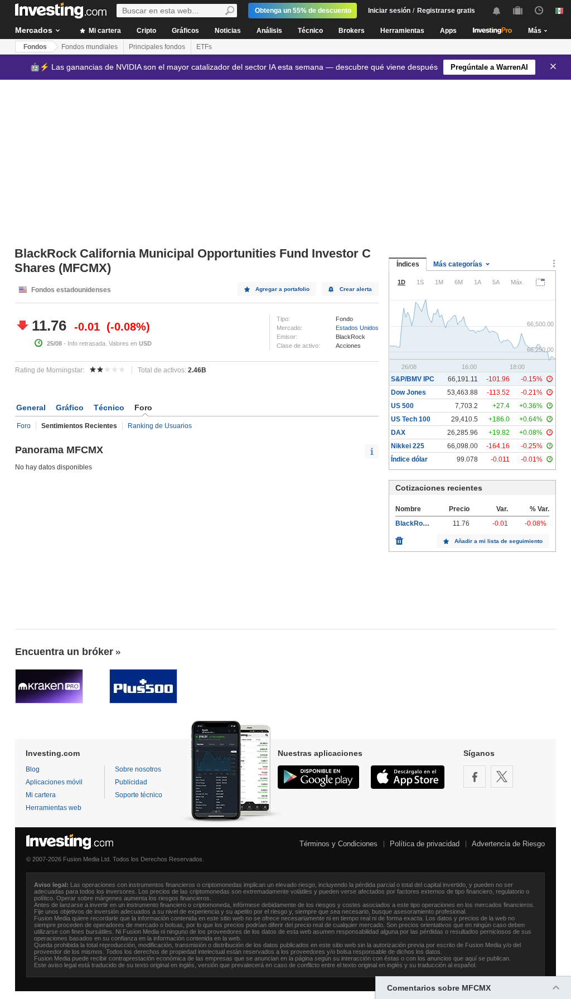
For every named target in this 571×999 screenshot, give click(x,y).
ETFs (204, 47)
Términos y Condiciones (338, 844)
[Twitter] (502, 776)
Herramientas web (53, 808)
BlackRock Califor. (424, 523)
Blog (33, 769)
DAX (398, 433)
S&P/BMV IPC (412, 379)
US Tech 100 (410, 419)
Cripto (146, 31)
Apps (448, 31)
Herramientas (402, 31)
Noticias (228, 31)
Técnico (310, 31)
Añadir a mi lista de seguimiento (498, 541)
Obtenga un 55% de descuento (303, 10)
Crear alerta (356, 289)
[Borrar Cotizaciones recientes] (399, 538)
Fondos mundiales (89, 47)
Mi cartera (104, 31)
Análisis (269, 31)
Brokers (351, 31)
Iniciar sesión (389, 10)
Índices (407, 264)
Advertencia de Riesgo (508, 844)
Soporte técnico (138, 795)
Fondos (35, 47)
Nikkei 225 (407, 446)
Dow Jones (408, 392)
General (31, 407)
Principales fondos (157, 47)
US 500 (402, 406)
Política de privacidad (424, 844)
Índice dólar (409, 459)
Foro (24, 426)
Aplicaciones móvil (54, 782)
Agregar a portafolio (282, 289)
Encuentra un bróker (64, 651)
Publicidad (131, 782)
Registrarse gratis (446, 10)
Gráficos (185, 31)
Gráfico (70, 407)
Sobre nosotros (138, 769)
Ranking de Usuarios (160, 426)
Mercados (33, 30)
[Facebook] (474, 776)
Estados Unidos (357, 327)
